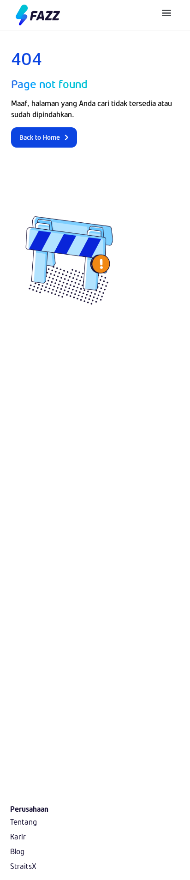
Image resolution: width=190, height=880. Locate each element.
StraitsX (23, 866)
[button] (166, 12)
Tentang (23, 821)
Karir (18, 836)
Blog (17, 851)
